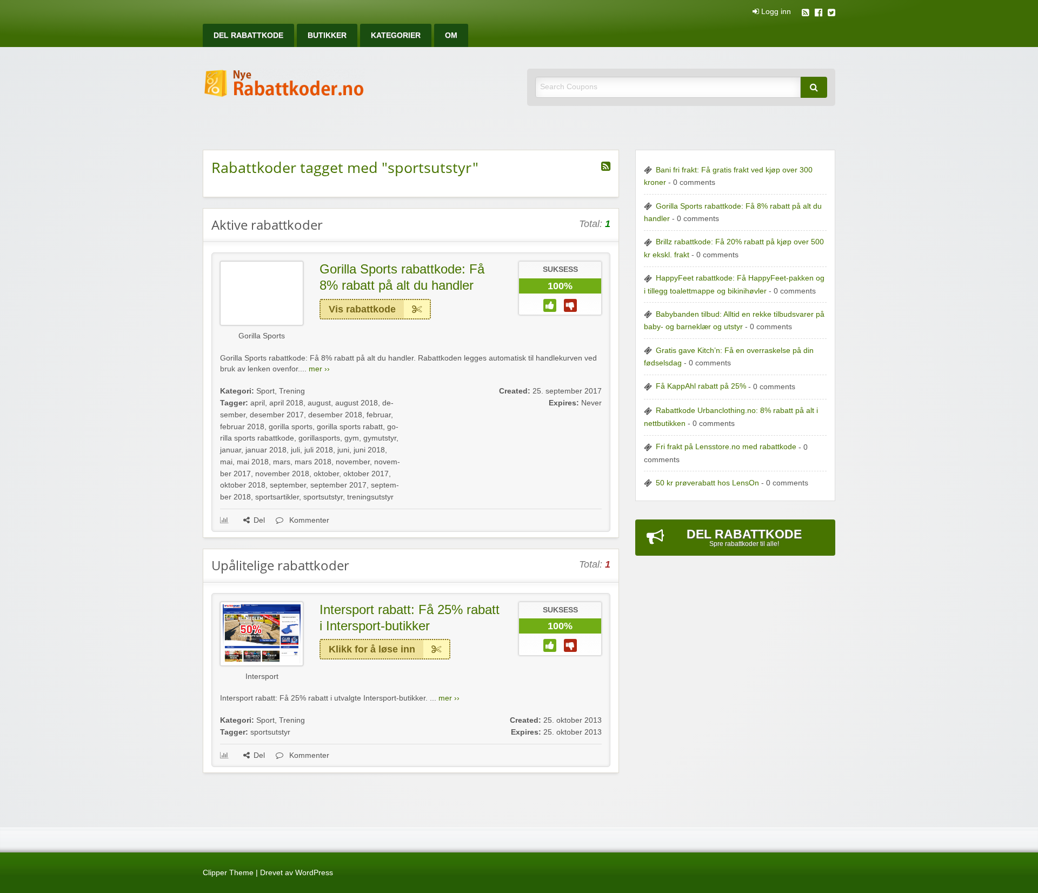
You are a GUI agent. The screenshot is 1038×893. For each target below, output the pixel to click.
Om (451, 35)
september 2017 (338, 485)
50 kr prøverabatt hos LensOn (707, 483)
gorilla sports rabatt (350, 427)
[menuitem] (248, 35)
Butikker (327, 35)
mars (281, 462)
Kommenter (308, 520)
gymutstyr (379, 438)
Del (259, 520)
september (288, 485)
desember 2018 (335, 415)
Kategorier (396, 35)
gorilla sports (290, 427)
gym (351, 438)
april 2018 (286, 403)
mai (226, 462)
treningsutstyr (370, 497)
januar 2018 (266, 450)
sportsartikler (277, 497)
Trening (292, 391)
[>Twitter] (831, 14)
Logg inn (775, 12)
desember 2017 (277, 415)
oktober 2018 (242, 485)
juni (343, 450)
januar (230, 450)
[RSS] (805, 14)
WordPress (314, 873)
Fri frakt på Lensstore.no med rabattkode (726, 447)
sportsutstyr (323, 497)
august (319, 403)
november (353, 462)
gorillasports (319, 438)
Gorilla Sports (261, 336)
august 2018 (356, 403)
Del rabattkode (248, 35)
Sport (265, 391)
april (257, 403)
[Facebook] (818, 14)
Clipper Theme (228, 873)
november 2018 (282, 474)
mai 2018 (253, 462)
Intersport (261, 676)
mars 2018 (313, 462)
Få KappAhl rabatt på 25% (701, 386)
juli (295, 450)
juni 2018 (369, 450)
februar (379, 415)
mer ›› (319, 369)
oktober (326, 474)
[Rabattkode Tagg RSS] (605, 166)
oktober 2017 (366, 474)
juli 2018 (318, 450)
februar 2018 (242, 427)
